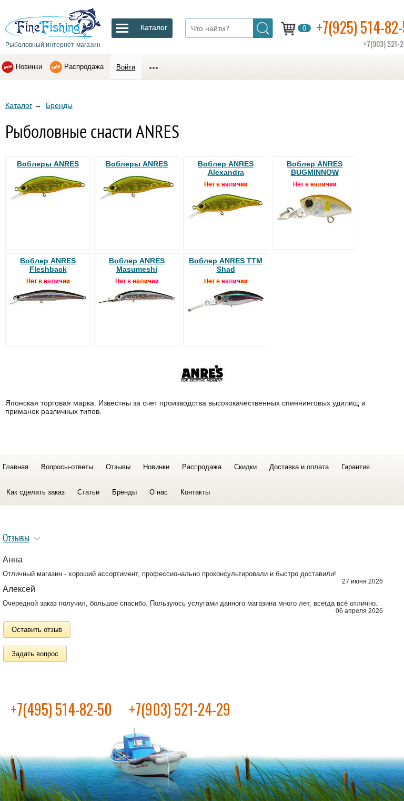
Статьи (88, 492)
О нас (158, 492)
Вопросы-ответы (67, 467)
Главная (15, 467)
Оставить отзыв (37, 630)
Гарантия (355, 467)
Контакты (195, 492)
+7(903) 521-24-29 (179, 709)
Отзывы (118, 467)
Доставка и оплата (299, 467)
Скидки (245, 467)
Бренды (59, 105)
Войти (125, 67)
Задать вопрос (35, 654)
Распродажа (84, 67)
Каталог (18, 105)
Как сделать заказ (35, 492)
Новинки (29, 67)
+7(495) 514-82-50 (61, 709)
